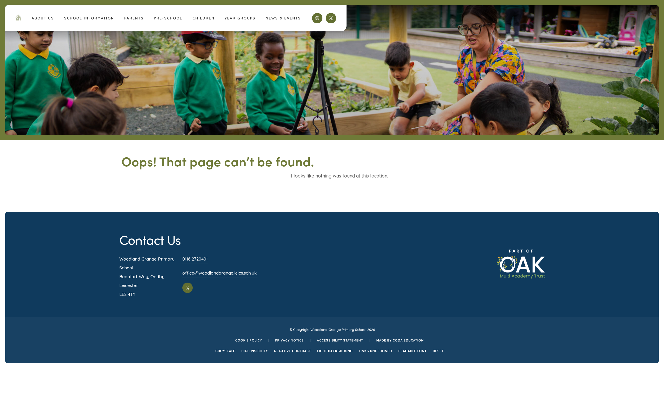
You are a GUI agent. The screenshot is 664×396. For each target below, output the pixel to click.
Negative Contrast (292, 351)
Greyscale (225, 351)
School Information (89, 18)
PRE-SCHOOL (168, 18)
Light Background (335, 351)
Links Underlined (375, 351)
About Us (43, 18)
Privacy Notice (289, 340)
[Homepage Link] (18, 19)
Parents (134, 18)
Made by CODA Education (400, 340)
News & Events (283, 18)
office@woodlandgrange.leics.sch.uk (219, 273)
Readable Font (412, 351)
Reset (438, 351)
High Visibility (254, 351)
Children (203, 18)
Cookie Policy (248, 340)
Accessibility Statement (340, 340)
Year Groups (240, 18)
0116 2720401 (195, 259)
